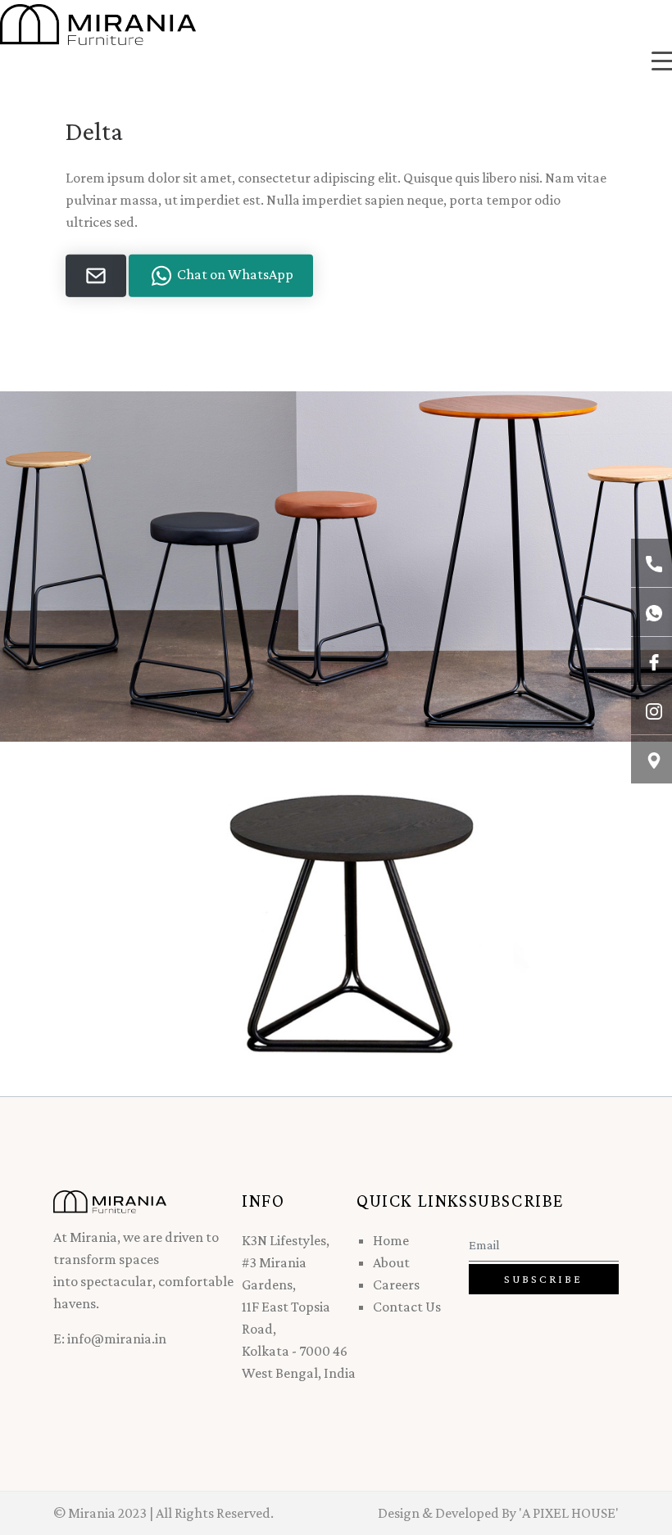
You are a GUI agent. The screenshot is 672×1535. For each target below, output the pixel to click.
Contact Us (407, 1306)
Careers (396, 1284)
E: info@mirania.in (109, 1338)
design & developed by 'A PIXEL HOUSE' (498, 1513)
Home (391, 1240)
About (391, 1262)
